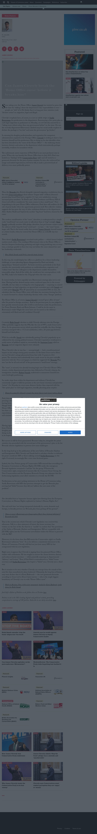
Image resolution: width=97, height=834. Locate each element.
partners (24, 407)
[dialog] (48, 417)
